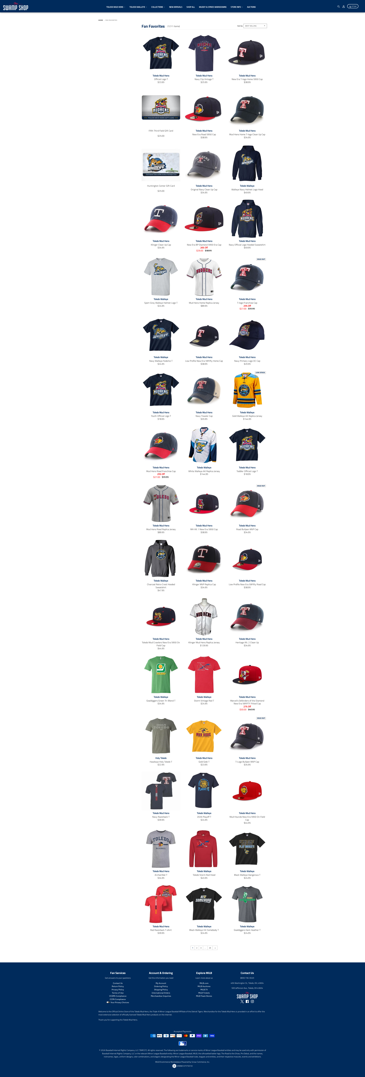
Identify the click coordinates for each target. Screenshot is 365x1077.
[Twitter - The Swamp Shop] (242, 1001)
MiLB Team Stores (204, 996)
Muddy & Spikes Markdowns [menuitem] (213, 6)
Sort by (240, 26)
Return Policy (118, 986)
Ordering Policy (161, 986)
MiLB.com (204, 983)
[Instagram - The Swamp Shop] (252, 1001)
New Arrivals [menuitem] (175, 6)
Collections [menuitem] (157, 6)
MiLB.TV (204, 989)
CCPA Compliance (118, 999)
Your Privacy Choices (119, 1002)
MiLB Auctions (204, 986)
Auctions (251, 6)
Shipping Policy (161, 989)
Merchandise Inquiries (161, 996)
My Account (161, 983)
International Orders (161, 993)
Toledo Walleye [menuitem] (137, 6)
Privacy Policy (118, 989)
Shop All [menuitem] (190, 6)
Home (100, 20)
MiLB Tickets (204, 993)
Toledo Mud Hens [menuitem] (114, 6)
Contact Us (118, 983)
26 (210, 947)
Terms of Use (118, 993)
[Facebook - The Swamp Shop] (247, 1001)
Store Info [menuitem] (236, 6)
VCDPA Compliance (117, 996)
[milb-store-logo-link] (182, 1045)
